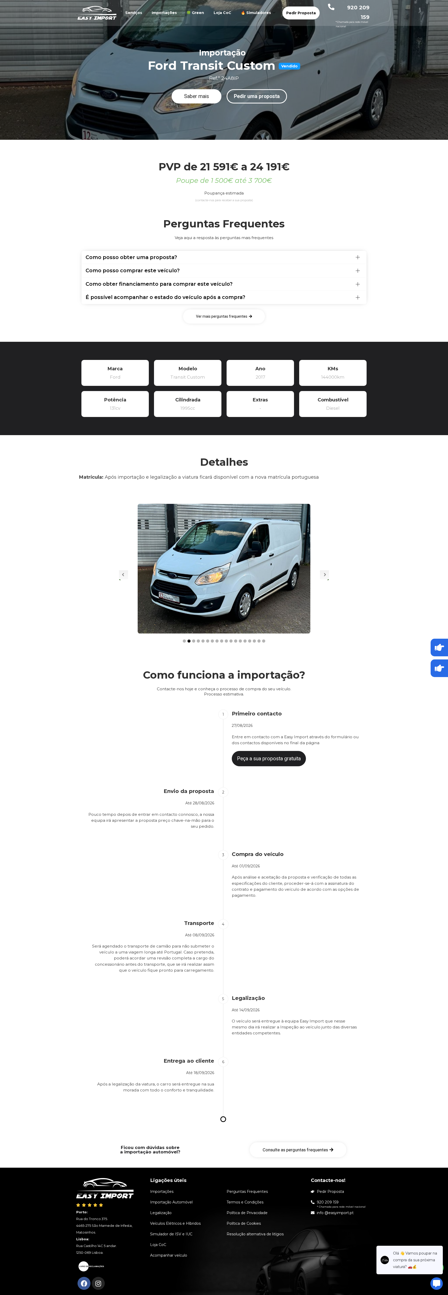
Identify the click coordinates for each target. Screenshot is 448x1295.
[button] (196, 96)
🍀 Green (195, 12)
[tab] (224, 257)
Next (324, 574)
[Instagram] (98, 1283)
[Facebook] (84, 1283)
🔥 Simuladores (256, 12)
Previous (123, 574)
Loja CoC (222, 12)
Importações (164, 12)
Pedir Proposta (301, 13)
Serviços (133, 12)
